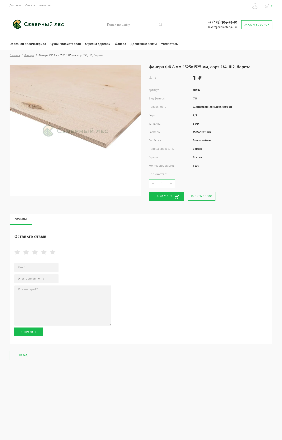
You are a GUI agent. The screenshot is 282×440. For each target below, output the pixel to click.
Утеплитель (169, 44)
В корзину (164, 196)
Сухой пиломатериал (65, 44)
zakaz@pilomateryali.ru (222, 27)
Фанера (120, 44)
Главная (15, 55)
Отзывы (21, 219)
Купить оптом (202, 196)
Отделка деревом (97, 44)
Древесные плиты (144, 44)
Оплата (30, 5)
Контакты (45, 5)
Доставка (15, 5)
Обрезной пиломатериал (28, 44)
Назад (23, 355)
